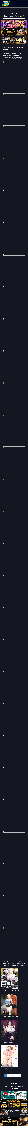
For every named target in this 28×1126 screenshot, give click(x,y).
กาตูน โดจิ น (11, 1109)
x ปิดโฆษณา (4, 1114)
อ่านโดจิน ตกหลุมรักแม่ (8, 1068)
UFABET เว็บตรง (14, 1088)
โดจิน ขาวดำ (11, 1110)
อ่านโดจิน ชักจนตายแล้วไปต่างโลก (11, 990)
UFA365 (11, 1086)
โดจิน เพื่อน (10, 1111)
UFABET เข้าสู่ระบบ (18, 1086)
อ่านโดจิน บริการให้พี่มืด (8, 1042)
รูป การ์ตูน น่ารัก (17, 1109)
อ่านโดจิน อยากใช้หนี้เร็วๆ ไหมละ (11, 1016)
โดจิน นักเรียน (16, 1110)
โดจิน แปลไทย (14, 1111)
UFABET (6, 1086)
